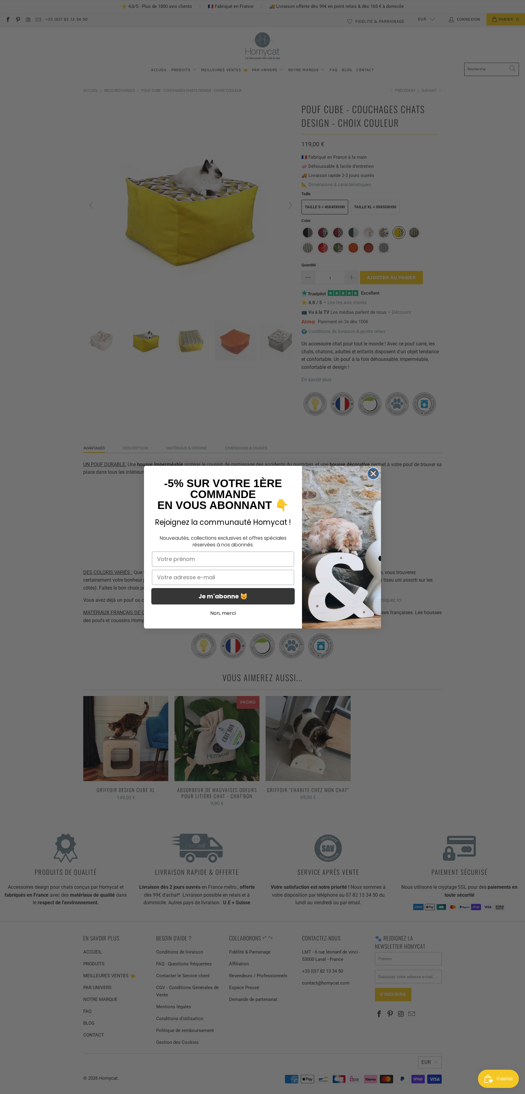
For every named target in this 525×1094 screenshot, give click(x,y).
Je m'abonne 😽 (223, 596)
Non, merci (223, 613)
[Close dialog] (373, 473)
